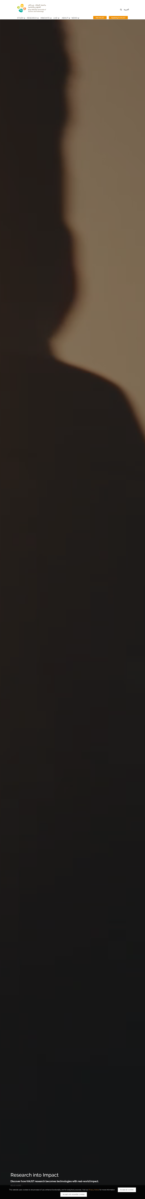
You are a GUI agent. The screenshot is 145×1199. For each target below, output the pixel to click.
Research (32, 18)
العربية (126, 9)
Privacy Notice (94, 1190)
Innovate (45, 18)
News (74, 18)
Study (20, 18)
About (65, 18)
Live (55, 18)
